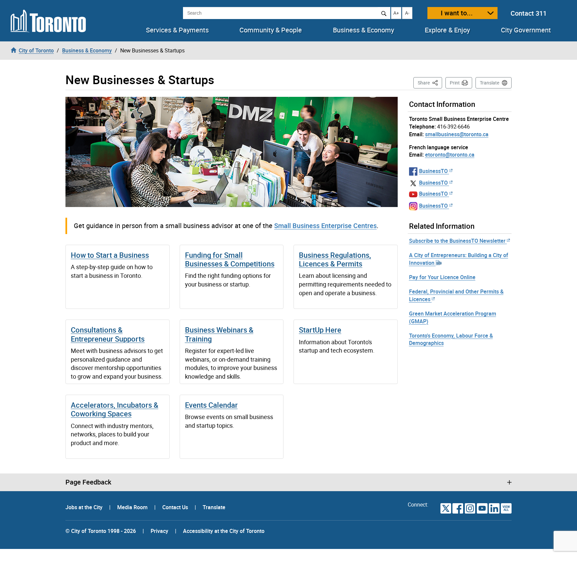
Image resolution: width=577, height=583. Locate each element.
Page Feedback (88, 482)
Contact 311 (529, 13)
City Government (526, 30)
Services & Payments (177, 30)
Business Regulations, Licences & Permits (335, 259)
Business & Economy (363, 30)
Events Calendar (211, 405)
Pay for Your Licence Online (442, 277)
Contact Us (175, 507)
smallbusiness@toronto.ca (457, 134)
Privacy (159, 531)
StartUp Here (320, 330)
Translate (489, 82)
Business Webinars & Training (219, 334)
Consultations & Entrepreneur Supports (108, 334)
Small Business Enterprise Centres (325, 225)
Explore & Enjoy (447, 30)
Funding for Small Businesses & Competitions (229, 259)
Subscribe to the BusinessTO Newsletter (457, 240)
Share (430, 82)
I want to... (457, 12)
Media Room (133, 507)
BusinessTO (433, 171)
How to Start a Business (110, 255)
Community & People (270, 30)
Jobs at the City (84, 507)
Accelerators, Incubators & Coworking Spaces (114, 409)
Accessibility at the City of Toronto (223, 531)
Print (455, 82)
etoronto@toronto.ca (449, 154)
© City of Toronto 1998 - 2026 (100, 531)
